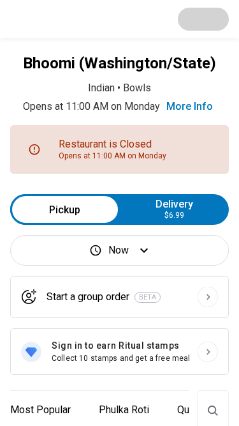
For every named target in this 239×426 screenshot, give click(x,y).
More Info (189, 106)
